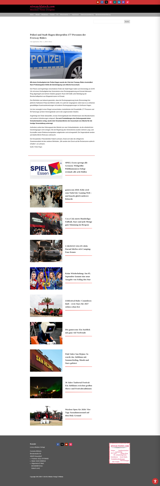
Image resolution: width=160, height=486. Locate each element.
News (50, 41)
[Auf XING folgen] (114, 2)
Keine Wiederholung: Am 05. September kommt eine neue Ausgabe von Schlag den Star (78, 276)
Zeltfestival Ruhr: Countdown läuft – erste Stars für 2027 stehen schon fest (78, 304)
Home (32, 14)
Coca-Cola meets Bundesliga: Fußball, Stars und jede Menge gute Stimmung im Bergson (78, 222)
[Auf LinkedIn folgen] (119, 2)
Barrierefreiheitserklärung (103, 14)
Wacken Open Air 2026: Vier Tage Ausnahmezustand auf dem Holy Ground (78, 412)
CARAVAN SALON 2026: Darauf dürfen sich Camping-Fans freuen (78, 249)
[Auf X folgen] (106, 2)
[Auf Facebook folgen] (102, 2)
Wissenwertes (64, 14)
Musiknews (44, 14)
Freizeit (52, 14)
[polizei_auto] (62, 62)
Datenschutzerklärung (87, 14)
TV (57, 14)
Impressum (75, 14)
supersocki (36, 41)
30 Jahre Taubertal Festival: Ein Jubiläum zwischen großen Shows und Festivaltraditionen (78, 385)
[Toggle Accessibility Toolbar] (155, 481)
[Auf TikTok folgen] (127, 2)
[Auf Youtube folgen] (97, 2)
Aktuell (37, 14)
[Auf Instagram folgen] (110, 2)
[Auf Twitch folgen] (123, 2)
